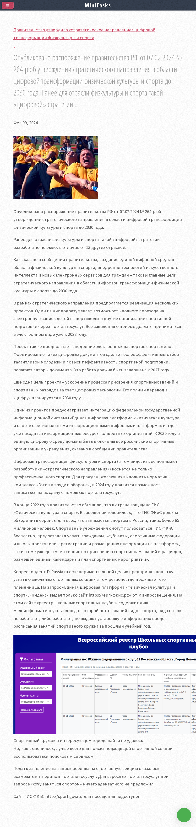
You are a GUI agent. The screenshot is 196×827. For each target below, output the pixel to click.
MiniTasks (98, 5)
